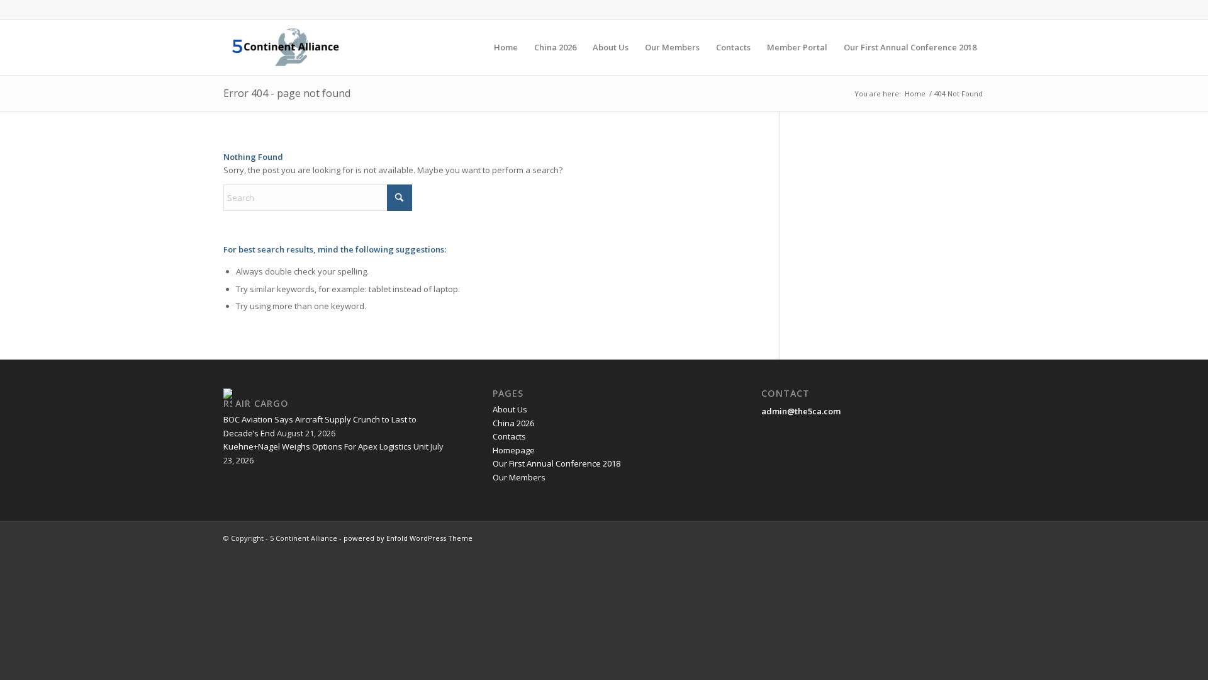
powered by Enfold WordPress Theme (408, 538)
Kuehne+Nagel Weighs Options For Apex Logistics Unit (325, 446)
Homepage (514, 450)
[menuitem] (506, 47)
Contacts (509, 436)
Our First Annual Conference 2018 (556, 463)
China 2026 (513, 423)
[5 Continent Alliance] (285, 47)
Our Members (519, 477)
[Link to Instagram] (975, 9)
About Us (510, 409)
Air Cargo (262, 403)
